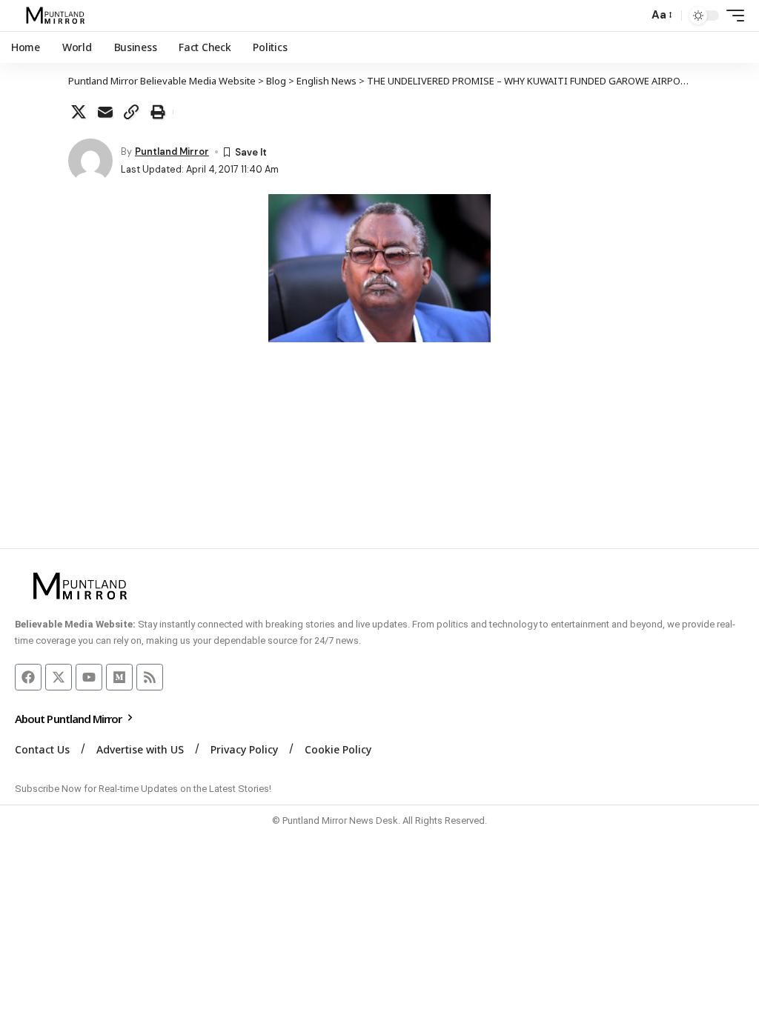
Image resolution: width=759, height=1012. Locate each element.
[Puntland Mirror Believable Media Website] (57, 15)
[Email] (105, 112)
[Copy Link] (131, 112)
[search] (633, 15)
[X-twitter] (58, 677)
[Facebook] (28, 677)
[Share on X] (78, 112)
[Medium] (119, 677)
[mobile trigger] (731, 15)
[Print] (158, 112)
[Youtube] (89, 677)
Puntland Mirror (172, 151)
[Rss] (149, 677)
